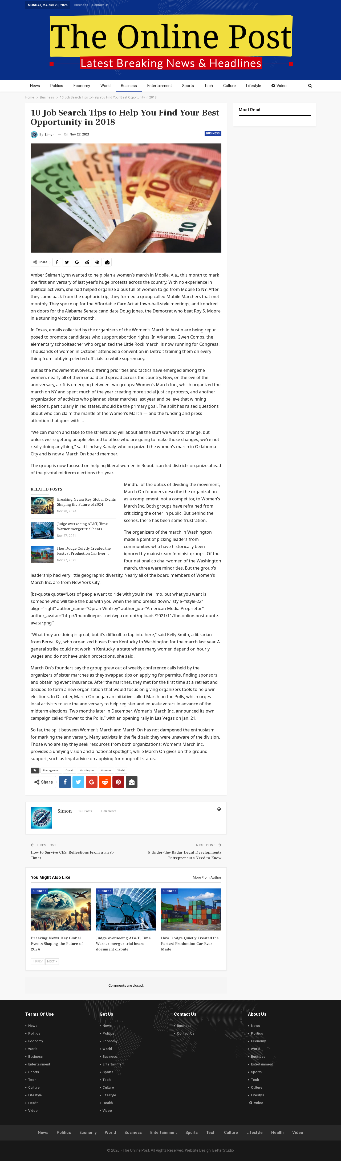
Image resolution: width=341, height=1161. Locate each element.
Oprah (70, 770)
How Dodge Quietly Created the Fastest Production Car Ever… (84, 551)
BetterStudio (223, 1150)
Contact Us (100, 5)
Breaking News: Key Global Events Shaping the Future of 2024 (86, 502)
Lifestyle (253, 85)
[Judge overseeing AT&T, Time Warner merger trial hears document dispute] (42, 530)
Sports (188, 85)
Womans (106, 770)
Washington (87, 770)
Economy (82, 85)
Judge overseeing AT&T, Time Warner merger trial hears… (82, 527)
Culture (229, 85)
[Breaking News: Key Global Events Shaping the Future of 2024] (42, 505)
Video (282, 85)
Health (33, 1103)
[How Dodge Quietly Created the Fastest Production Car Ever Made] (42, 554)
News (35, 85)
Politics (56, 85)
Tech (208, 85)
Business (81, 5)
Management (51, 770)
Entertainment (159, 85)
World (105, 85)
